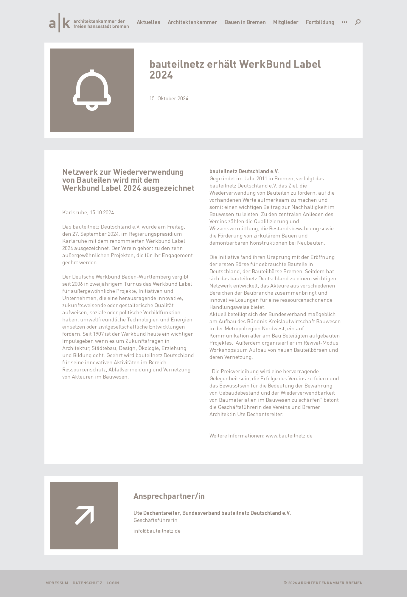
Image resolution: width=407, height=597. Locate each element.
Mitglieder (286, 21)
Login (113, 582)
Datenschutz (87, 582)
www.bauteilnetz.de (289, 435)
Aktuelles (148, 21)
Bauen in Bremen (245, 21)
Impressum (56, 582)
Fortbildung (320, 21)
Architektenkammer (192, 21)
